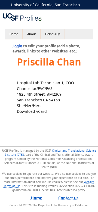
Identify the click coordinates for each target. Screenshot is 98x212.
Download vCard (32, 111)
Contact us (68, 197)
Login (17, 45)
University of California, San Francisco (45, 4)
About (31, 34)
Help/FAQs (52, 34)
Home (14, 34)
